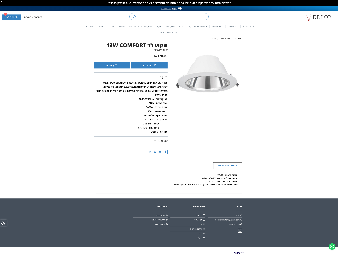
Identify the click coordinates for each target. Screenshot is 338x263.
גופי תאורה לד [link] (217, 26)
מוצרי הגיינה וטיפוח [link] (106, 26)
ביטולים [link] (199, 238)
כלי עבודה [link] (170, 26)
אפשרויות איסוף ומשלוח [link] (228, 165)
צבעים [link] (159, 26)
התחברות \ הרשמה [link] (33, 17)
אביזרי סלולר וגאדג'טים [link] (197, 26)
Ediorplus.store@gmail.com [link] (227, 219)
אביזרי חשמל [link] (248, 26)
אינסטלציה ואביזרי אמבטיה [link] (140, 26)
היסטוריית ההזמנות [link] (158, 219)
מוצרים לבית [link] (233, 26)
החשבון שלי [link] (160, 215)
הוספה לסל (147, 65)
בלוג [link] (200, 233)
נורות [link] (181, 26)
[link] (332, 246)
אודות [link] (238, 215)
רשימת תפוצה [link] (160, 224)
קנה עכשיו (110, 65)
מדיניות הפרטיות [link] (196, 229)
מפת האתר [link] (198, 219)
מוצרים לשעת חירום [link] (168, 32)
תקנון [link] (200, 224)
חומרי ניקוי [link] (88, 26)
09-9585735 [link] (234, 224)
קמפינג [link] (122, 26)
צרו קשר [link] (199, 215)
